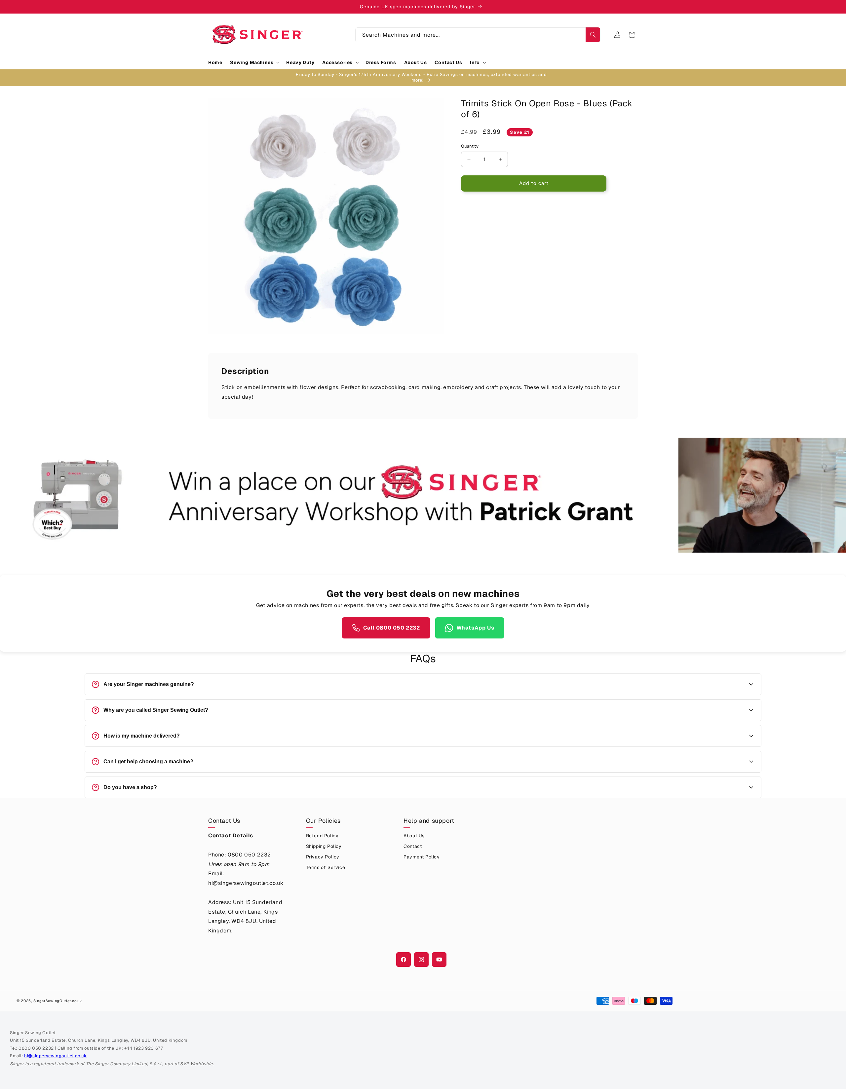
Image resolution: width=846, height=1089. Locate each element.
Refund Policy (322, 836)
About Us (414, 836)
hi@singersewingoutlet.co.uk (55, 1056)
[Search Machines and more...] (593, 34)
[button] (254, 62)
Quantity (470, 146)
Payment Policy (422, 857)
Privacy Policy (322, 857)
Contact (413, 846)
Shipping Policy (324, 846)
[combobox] (478, 35)
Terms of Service (325, 867)
